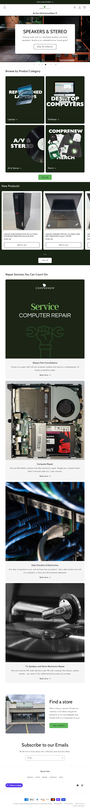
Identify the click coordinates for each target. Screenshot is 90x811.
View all (45, 177)
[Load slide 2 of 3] (42, 64)
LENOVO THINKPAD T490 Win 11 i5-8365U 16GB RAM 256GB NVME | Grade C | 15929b (63, 235)
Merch (51, 168)
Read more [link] (44, 678)
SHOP (37, 777)
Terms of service (80, 804)
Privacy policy (69, 804)
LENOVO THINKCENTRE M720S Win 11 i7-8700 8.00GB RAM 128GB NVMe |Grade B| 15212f (21, 235)
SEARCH (30, 777)
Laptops (11, 119)
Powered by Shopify (46, 804)
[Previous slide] (33, 64)
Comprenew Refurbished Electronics (29, 804)
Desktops (52, 119)
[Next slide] (51, 64)
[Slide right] (49, 254)
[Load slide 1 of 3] (39, 64)
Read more (44, 375)
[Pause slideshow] (56, 64)
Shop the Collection (45, 46)
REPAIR (44, 777)
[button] (4, 7)
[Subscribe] (62, 757)
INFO (61, 777)
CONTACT (53, 777)
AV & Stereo (13, 168)
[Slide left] (40, 254)
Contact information (79, 806)
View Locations (59, 725)
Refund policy (58, 804)
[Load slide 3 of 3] (45, 64)
